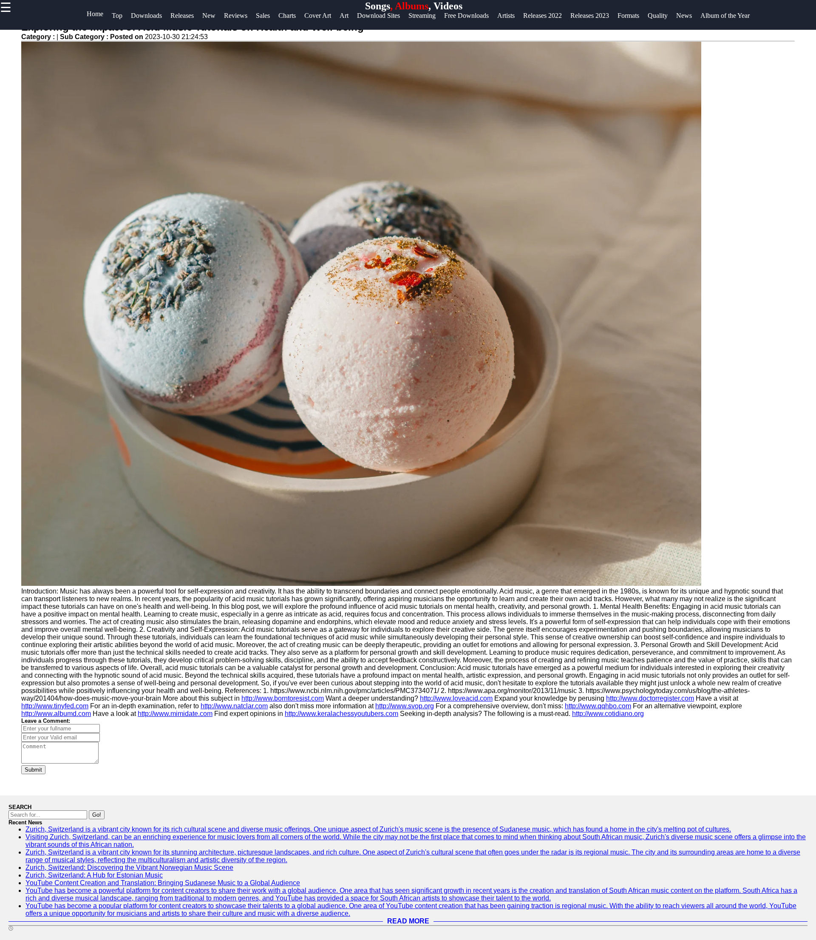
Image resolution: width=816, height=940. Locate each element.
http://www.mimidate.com (175, 713)
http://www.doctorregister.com (650, 698)
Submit (33, 770)
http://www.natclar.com (234, 706)
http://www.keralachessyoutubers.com (341, 713)
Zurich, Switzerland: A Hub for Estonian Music (94, 875)
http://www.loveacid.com (456, 698)
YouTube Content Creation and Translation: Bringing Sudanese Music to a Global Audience (163, 882)
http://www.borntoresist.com (282, 698)
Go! (96, 815)
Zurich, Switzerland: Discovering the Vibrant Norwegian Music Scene (129, 867)
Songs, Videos (413, 5)
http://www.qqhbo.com (598, 706)
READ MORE (408, 921)
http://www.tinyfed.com (54, 706)
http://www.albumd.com (56, 713)
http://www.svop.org (404, 706)
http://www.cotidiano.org (608, 713)
